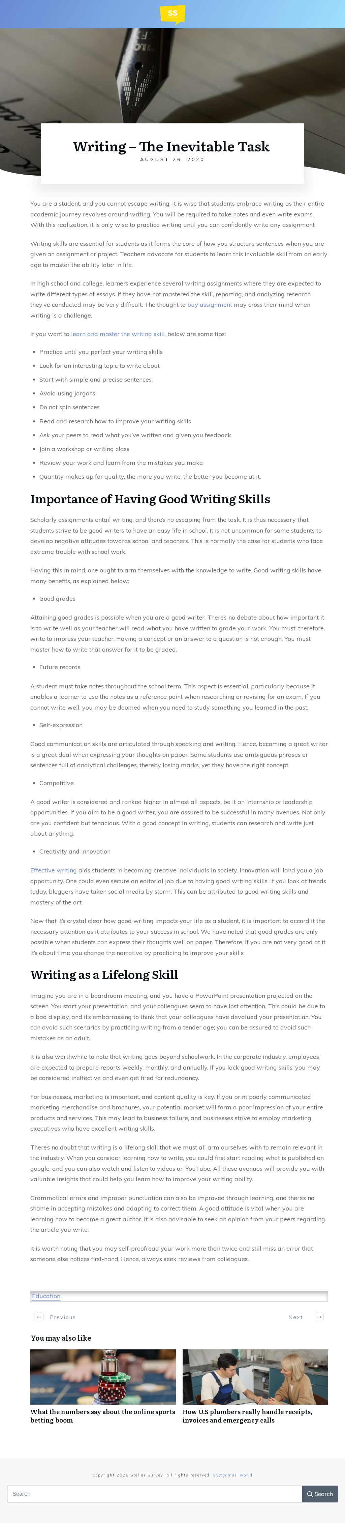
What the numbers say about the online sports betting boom (103, 1390)
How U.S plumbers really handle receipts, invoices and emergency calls (255, 1390)
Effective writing (53, 870)
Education (46, 1296)
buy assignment (209, 304)
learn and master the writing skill (118, 334)
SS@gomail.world (233, 1475)
